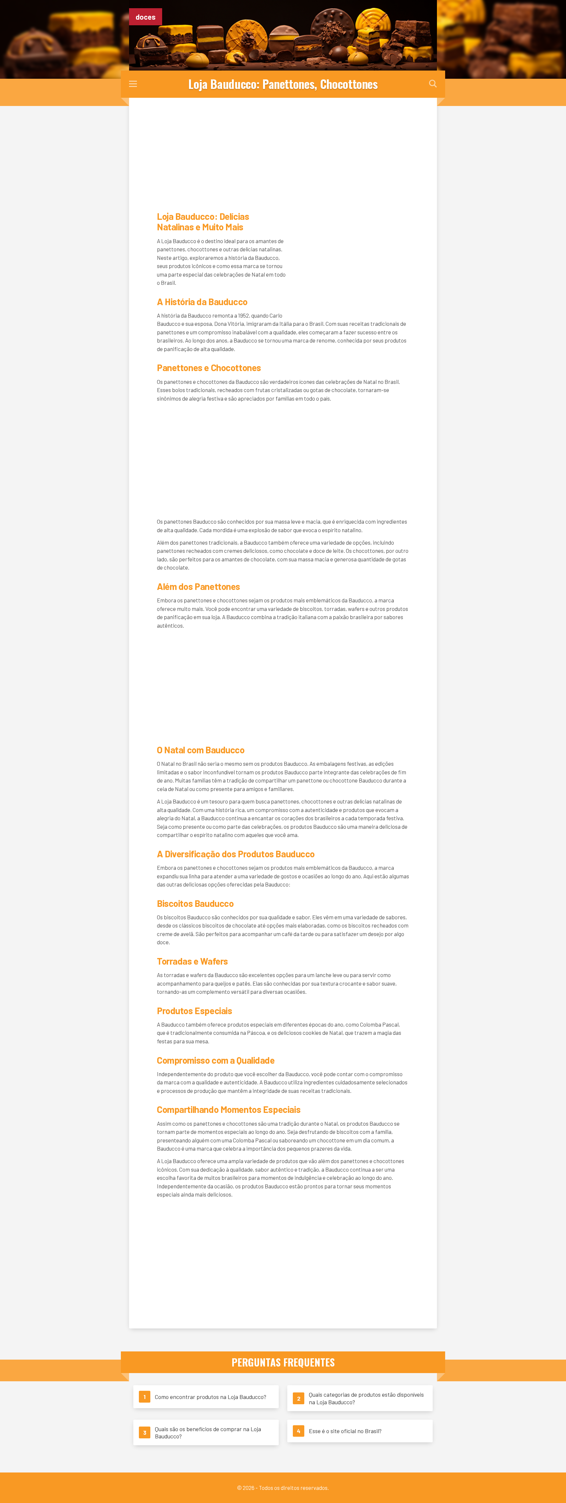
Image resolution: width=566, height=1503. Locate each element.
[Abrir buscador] (433, 84)
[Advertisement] (283, 153)
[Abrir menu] (133, 84)
